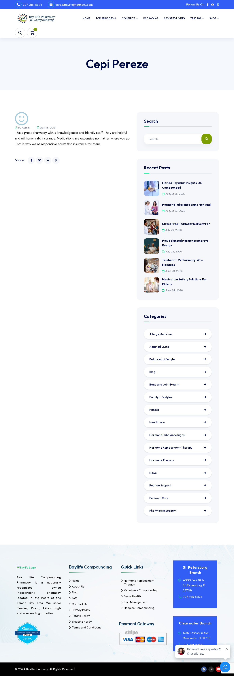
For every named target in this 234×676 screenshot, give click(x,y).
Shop (212, 18)
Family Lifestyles (160, 397)
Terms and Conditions (86, 627)
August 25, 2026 (175, 193)
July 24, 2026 (173, 251)
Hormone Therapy (161, 460)
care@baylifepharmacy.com (74, 5)
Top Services (105, 18)
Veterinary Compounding (141, 590)
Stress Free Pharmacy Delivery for (186, 224)
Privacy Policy (81, 610)
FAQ (74, 598)
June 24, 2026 (174, 290)
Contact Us (79, 604)
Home (86, 18)
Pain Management (136, 602)
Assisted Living (174, 18)
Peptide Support (160, 485)
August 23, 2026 (175, 210)
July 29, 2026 (173, 230)
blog (152, 372)
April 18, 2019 (48, 127)
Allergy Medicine (160, 334)
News (152, 473)
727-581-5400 (193, 645)
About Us (78, 586)
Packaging (150, 18)
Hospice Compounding (139, 608)
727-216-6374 (32, 5)
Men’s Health (132, 596)
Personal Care (158, 498)
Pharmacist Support (162, 510)
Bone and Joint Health (164, 384)
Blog (75, 592)
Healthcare (157, 422)
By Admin (24, 127)
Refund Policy (81, 616)
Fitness (154, 409)
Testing (195, 18)
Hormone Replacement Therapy (170, 447)
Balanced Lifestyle (162, 359)
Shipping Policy (82, 622)
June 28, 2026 (174, 271)
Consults (128, 18)
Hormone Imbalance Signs (166, 435)
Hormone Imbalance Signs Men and (186, 204)
